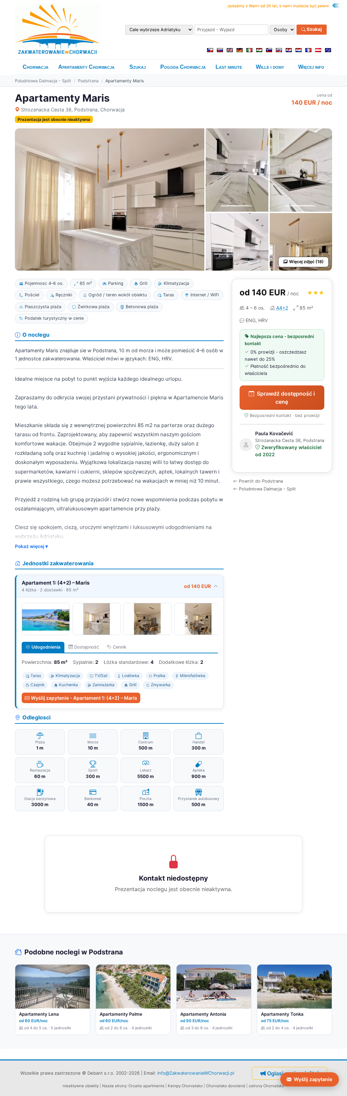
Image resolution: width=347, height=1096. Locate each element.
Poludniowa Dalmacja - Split (43, 80)
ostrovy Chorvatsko (266, 1085)
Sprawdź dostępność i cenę (286, 397)
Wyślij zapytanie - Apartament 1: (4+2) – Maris (84, 698)
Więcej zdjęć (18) (306, 261)
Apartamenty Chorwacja (86, 67)
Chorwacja (35, 67)
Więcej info (311, 67)
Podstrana (88, 80)
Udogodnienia (46, 647)
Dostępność (86, 647)
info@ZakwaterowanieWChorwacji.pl (195, 1073)
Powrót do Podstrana (261, 481)
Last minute (229, 67)
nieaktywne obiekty (81, 1085)
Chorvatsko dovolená (225, 1085)
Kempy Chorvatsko (185, 1085)
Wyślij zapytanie (313, 1079)
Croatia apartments (146, 1085)
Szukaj (314, 29)
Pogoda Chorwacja (183, 67)
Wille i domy (270, 67)
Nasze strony (114, 1085)
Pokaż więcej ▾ (31, 546)
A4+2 (282, 308)
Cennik (119, 647)
